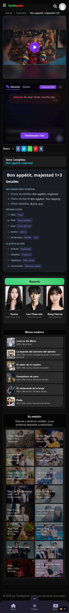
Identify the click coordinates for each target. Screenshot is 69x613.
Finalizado (26, 248)
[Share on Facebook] (18, 149)
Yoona (14, 314)
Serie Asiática (24, 220)
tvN (36, 237)
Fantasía (26, 254)
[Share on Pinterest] (35, 149)
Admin (26, 86)
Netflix (27, 237)
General (15, 86)
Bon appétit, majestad (19, 162)
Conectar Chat (48, 87)
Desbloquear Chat (34, 135)
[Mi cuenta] (62, 6)
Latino (23, 231)
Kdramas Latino (32, 266)
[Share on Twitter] (24, 149)
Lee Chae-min (34, 314)
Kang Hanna (55, 314)
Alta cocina (28, 260)
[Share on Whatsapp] (29, 149)
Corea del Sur (24, 226)
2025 (20, 214)
